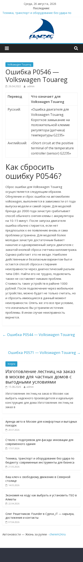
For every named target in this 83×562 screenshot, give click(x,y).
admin (30, 86)
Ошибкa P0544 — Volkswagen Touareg (38, 334)
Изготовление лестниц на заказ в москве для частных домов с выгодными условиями (40, 376)
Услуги (11, 364)
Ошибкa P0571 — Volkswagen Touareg (44, 352)
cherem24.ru (57, 534)
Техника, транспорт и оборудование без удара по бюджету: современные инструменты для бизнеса (39, 460)
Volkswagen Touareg (19, 64)
